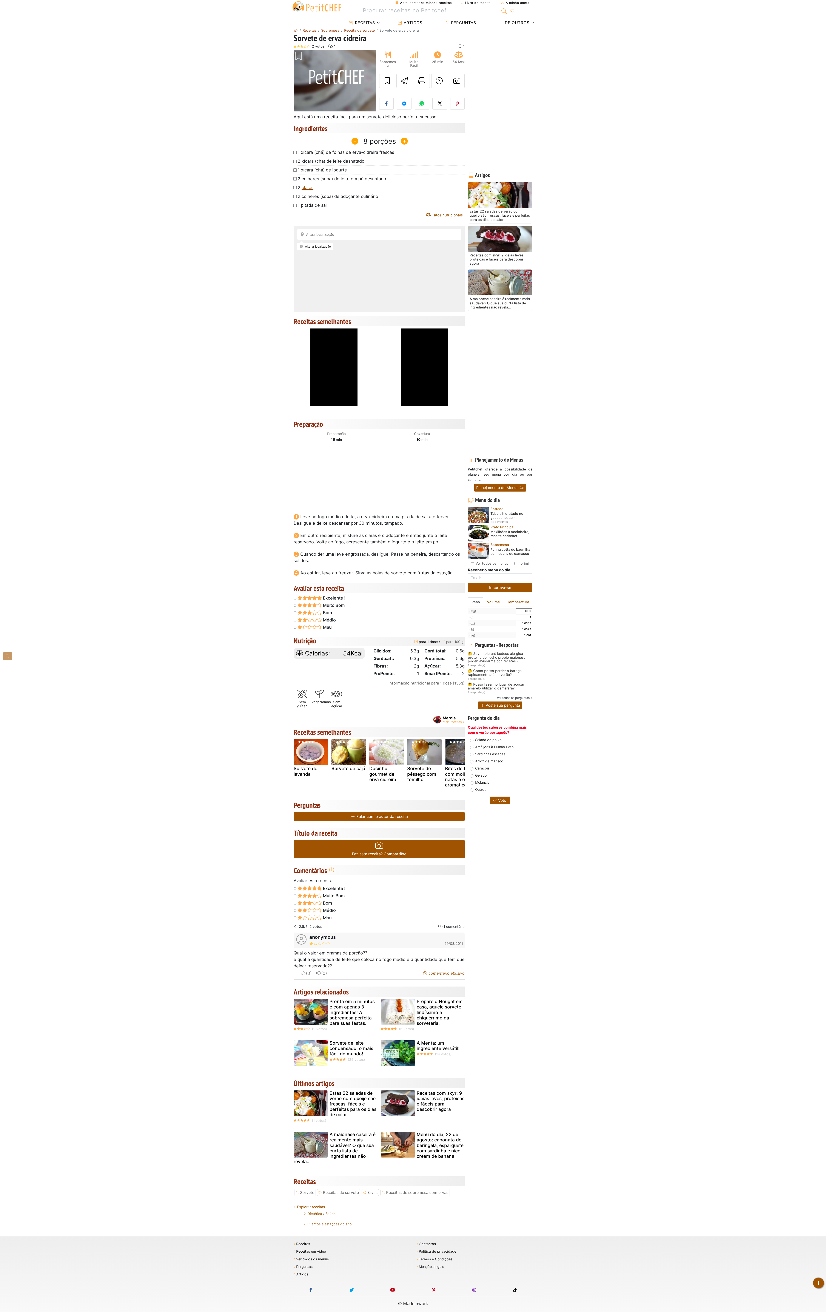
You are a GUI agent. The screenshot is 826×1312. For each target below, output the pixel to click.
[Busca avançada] (512, 12)
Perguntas (463, 22)
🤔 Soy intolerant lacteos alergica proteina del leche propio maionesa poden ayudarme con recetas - (496, 657)
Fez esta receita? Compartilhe (379, 854)
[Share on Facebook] (386, 104)
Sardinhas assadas (490, 754)
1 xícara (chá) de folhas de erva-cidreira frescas (346, 152)
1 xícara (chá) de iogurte (322, 170)
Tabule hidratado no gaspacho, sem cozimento (506, 518)
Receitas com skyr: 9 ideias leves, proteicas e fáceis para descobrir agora (440, 1101)
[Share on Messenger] (404, 104)
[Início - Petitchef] (296, 30)
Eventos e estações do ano (329, 1224)
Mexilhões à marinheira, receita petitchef (509, 534)
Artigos (412, 22)
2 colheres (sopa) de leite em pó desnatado (342, 178)
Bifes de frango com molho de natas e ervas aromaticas (461, 777)
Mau (327, 627)
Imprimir (523, 563)
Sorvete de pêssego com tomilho (421, 774)
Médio (329, 620)
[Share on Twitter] (439, 104)
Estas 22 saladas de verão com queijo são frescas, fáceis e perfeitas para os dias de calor (353, 1104)
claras (307, 187)
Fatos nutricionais (447, 215)
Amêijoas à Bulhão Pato (494, 747)
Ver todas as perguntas (513, 698)
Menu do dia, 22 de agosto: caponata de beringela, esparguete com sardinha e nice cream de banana (440, 1145)
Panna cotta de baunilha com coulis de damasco (510, 551)
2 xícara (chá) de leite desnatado (331, 161)
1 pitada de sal (312, 205)
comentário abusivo (446, 973)
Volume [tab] (493, 602)
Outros (480, 789)
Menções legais (431, 1267)
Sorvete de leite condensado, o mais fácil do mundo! (351, 1048)
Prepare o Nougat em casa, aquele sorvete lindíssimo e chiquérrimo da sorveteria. (440, 1012)
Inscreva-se (500, 587)
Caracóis (482, 768)
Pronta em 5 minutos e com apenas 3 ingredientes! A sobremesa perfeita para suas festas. (352, 1012)
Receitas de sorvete (341, 1192)
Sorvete (307, 1192)
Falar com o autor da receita (381, 816)
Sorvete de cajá (348, 768)
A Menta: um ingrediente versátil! (438, 1045)
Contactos (427, 1244)
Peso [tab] (476, 602)
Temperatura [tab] (518, 602)
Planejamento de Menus (497, 487)
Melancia (482, 782)
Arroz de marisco (489, 761)
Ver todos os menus (491, 563)
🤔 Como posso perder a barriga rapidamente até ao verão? (495, 673)
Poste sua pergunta (502, 705)
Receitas (364, 22)
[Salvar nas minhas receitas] (387, 81)
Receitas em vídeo (311, 1251)
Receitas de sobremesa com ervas (417, 1192)
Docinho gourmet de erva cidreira (382, 774)
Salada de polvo (488, 740)
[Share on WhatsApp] (422, 104)
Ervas (372, 1192)
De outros (516, 22)
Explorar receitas (311, 1207)
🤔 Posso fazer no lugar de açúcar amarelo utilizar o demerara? (496, 686)
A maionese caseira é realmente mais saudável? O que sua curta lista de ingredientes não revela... (335, 1148)
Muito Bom (333, 605)
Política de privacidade (437, 1251)
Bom (327, 612)
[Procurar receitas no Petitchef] (504, 10)
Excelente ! (333, 598)
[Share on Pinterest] (457, 104)
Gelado (481, 775)
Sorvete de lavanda (305, 771)
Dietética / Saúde (321, 1214)
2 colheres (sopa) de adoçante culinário (338, 196)
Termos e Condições (435, 1259)
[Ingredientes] (7, 656)
